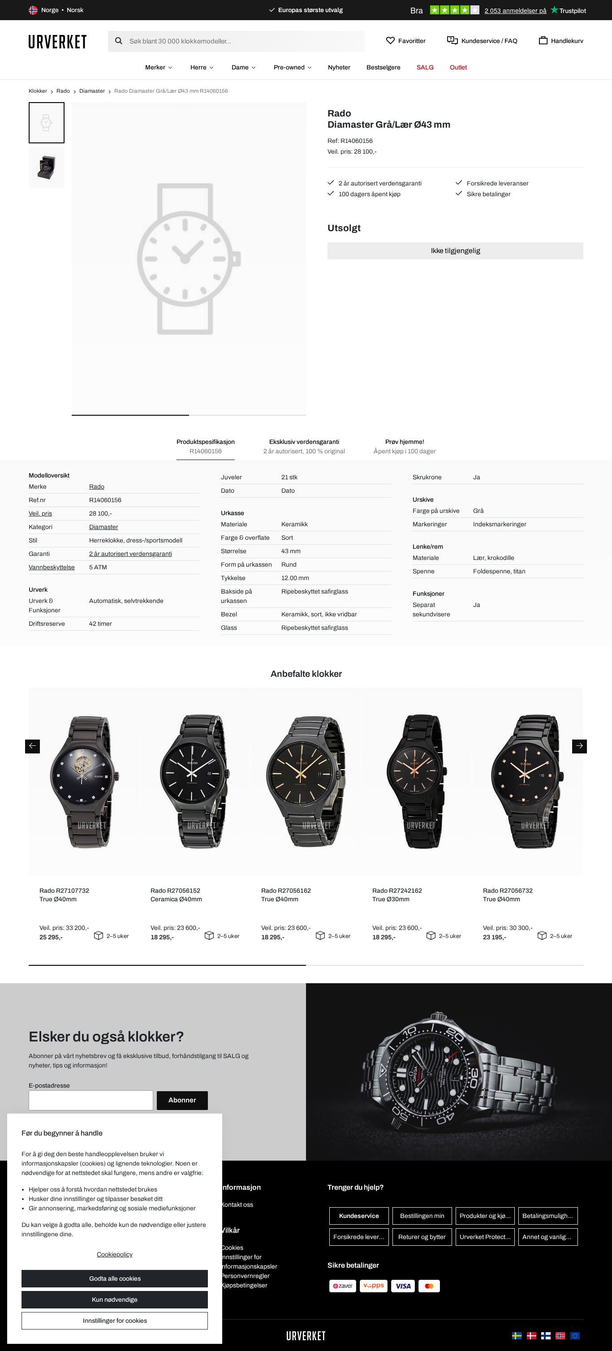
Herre (198, 67)
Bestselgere (383, 67)
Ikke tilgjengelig (455, 250)
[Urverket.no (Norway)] (561, 1335)
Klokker (38, 91)
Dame (240, 67)
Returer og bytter (422, 1237)
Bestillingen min (422, 1216)
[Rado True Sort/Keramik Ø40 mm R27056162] (306, 781)
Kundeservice (359, 1216)
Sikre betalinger (488, 194)
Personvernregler (245, 1276)
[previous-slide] (32, 746)
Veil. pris (40, 513)
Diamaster (92, 91)
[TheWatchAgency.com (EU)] (575, 1335)
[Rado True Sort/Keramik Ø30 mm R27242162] (416, 781)
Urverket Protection (487, 1237)
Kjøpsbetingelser (243, 1285)
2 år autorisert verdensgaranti (379, 183)
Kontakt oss (236, 1204)
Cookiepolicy (115, 1254)
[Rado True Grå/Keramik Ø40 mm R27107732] (84, 781)
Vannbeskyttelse (52, 567)
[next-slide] (579, 746)
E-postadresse (49, 1085)
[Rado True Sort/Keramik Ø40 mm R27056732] (527, 781)
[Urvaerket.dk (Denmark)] (532, 1335)
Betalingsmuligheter (550, 1216)
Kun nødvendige (115, 1299)
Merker (155, 67)
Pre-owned (289, 67)
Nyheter (339, 67)
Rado (63, 91)
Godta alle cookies (115, 1278)
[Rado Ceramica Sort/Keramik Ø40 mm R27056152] (195, 781)
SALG (425, 67)
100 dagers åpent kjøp (369, 194)
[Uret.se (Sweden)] (517, 1335)
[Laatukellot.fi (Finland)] (546, 1335)
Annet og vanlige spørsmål (550, 1237)
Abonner (182, 1100)
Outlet (458, 67)
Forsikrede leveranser (497, 183)
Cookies (231, 1247)
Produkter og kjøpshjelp (487, 1216)
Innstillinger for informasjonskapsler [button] (248, 1262)
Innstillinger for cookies (115, 1320)
